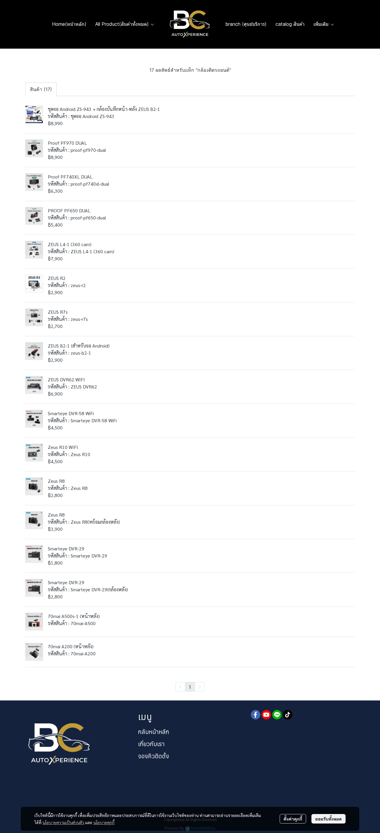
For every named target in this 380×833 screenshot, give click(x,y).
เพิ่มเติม (322, 24)
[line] (277, 714)
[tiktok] (287, 714)
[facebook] (255, 714)
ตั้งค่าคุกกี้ (293, 818)
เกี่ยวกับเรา (151, 744)
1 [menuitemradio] (190, 686)
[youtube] (266, 714)
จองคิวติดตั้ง (153, 756)
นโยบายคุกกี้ (104, 822)
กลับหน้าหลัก (153, 732)
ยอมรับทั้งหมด (328, 818)
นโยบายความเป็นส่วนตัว (63, 822)
